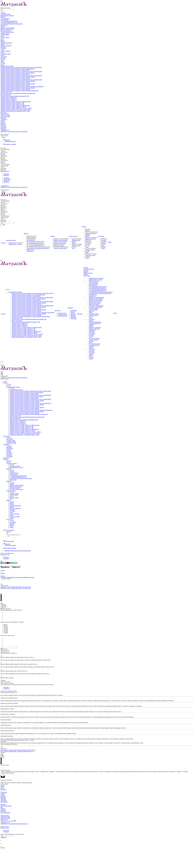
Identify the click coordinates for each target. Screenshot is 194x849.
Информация (4, 801)
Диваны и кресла (14, 493)
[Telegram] (16, 563)
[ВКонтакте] (1, 563)
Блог (2, 807)
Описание (6, 687)
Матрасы (12, 471)
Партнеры (3, 797)
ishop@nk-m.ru (5, 171)
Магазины (3, 804)
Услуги (8, 385)
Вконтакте (6, 174)
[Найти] (2, 11)
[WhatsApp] (12, 563)
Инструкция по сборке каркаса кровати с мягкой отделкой (16, 750)
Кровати (12, 483)
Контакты (3, 796)
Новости (3, 793)
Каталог (9, 462)
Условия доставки (5, 816)
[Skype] (14, 563)
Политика (3, 810)
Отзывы (3, 795)
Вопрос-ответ (4, 819)
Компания (9, 447)
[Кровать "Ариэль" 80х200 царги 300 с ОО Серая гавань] (16, 587)
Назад (9, 384)
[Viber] (10, 563)
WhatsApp (6, 175)
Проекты (3, 808)
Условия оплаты (5, 815)
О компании (4, 792)
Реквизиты (3, 811)
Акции (2, 786)
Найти (2, 837)
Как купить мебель (5, 812)
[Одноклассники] (4, 563)
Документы (4, 800)
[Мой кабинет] (1, 364)
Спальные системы (15, 466)
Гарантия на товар (5, 818)
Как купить (10, 438)
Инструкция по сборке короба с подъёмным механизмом (15, 751)
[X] (8, 563)
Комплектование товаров (16, 389)
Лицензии (3, 799)
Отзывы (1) (6, 688)
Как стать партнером (6, 805)
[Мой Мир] (6, 563)
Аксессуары (13, 522)
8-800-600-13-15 (5, 130)
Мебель (12, 503)
